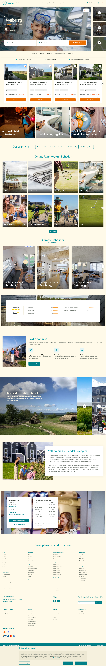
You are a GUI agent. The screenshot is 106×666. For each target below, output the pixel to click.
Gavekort (55, 619)
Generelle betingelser (32, 621)
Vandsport (81, 562)
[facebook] (54, 602)
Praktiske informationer (58, 147)
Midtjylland (81, 586)
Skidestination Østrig (7, 582)
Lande (4, 552)
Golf (80, 556)
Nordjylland (81, 588)
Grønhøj (29, 554)
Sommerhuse (81, 576)
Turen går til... (30, 566)
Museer (54, 558)
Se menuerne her (79, 134)
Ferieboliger (81, 566)
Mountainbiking (82, 560)
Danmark (4, 554)
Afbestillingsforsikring (32, 623)
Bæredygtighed (81, 611)
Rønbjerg (30, 556)
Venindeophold (56, 590)
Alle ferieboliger (52, 242)
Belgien (4, 564)
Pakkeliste (4, 611)
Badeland (81, 554)
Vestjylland (81, 590)
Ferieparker (41, 2)
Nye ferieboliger (82, 580)
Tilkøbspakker (5, 613)
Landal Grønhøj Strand (57, 566)
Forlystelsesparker (57, 556)
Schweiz (4, 560)
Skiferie (4, 579)
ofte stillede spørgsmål (10, 599)
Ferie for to (55, 588)
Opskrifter (30, 574)
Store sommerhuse (82, 578)
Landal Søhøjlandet (57, 574)
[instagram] (58, 602)
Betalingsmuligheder (32, 617)
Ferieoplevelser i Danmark (58, 552)
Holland (4, 558)
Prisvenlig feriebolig (83, 572)
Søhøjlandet (30, 560)
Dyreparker (55, 554)
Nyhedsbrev (55, 615)
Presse (29, 576)
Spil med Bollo (31, 584)
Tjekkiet (4, 562)
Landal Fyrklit (56, 568)
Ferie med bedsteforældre (58, 582)
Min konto (30, 613)
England (4, 556)
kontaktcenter (8, 601)
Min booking (73, 147)
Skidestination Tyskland (7, 588)
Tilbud (54, 2)
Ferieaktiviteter (82, 552)
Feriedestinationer (82, 583)
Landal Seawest (56, 572)
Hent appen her (8, 134)
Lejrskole (4, 576)
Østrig (4, 568)
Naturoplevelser (31, 572)
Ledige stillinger (81, 613)
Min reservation (34, 363)
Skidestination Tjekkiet (7, 586)
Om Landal (55, 611)
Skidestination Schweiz (7, 584)
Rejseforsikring (31, 625)
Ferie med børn (56, 584)
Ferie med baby (56, 580)
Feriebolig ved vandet (83, 574)
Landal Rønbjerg (56, 570)
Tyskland (4, 566)
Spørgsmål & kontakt (62, 2)
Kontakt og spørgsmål (32, 611)
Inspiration (48, 2)
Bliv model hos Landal (57, 613)
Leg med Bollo (31, 582)
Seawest (29, 558)
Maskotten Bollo (31, 570)
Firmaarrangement (6, 574)
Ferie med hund (56, 586)
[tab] (38, 406)
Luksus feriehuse (82, 570)
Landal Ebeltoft (56, 564)
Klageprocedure (31, 619)
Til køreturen (30, 579)
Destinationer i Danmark (32, 568)
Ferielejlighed (81, 568)
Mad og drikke (81, 558)
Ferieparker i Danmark (57, 562)
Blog (29, 564)
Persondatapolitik (31, 615)
